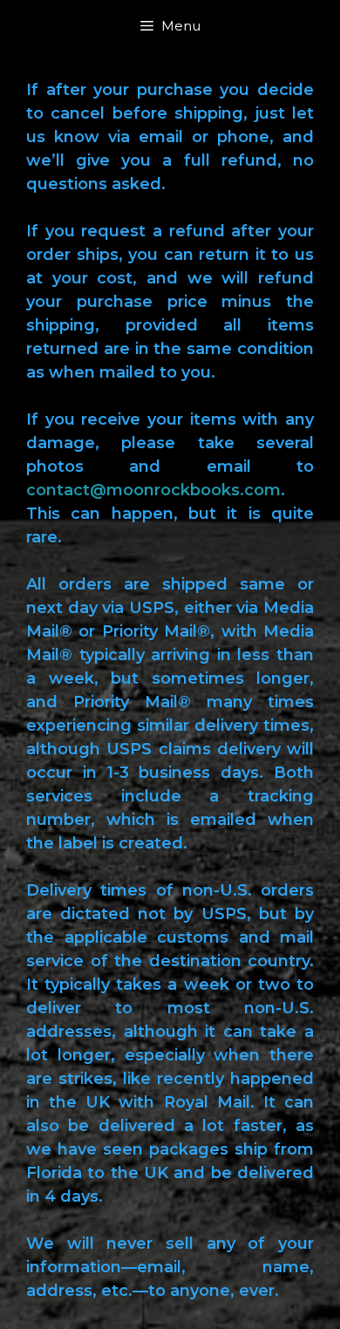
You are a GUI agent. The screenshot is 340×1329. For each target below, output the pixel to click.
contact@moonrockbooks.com (153, 490)
